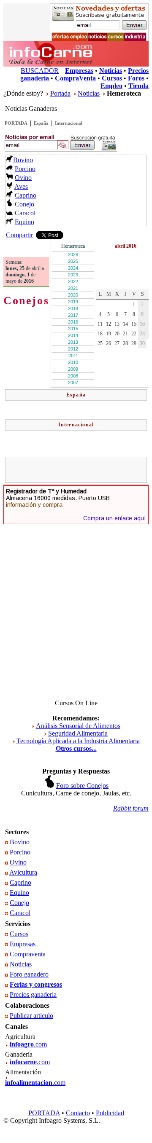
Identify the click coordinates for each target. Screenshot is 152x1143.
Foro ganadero (29, 974)
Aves (21, 186)
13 (116, 324)
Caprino (25, 195)
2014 (73, 335)
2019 (73, 301)
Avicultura (23, 872)
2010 (73, 362)
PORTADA (16, 123)
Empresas (22, 944)
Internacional (68, 123)
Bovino (23, 159)
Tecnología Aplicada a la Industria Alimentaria (78, 740)
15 (133, 324)
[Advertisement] (80, 469)
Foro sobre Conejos (82, 785)
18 (100, 334)
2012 (73, 348)
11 (100, 324)
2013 (73, 342)
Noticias (89, 93)
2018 (73, 308)
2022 (73, 281)
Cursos (19, 933)
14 (125, 324)
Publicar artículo (31, 1015)
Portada (60, 93)
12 (108, 324)
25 (100, 343)
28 (125, 343)
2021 (73, 288)
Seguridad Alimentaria (78, 733)
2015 (73, 328)
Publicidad (110, 1112)
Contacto (78, 1112)
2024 (73, 267)
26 (108, 343)
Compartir (19, 234)
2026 (73, 254)
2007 (73, 382)
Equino (24, 221)
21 (125, 334)
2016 (73, 321)
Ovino (23, 177)
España (41, 123)
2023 (73, 274)
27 (116, 343)
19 (108, 334)
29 (133, 343)
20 (116, 334)
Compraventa (28, 954)
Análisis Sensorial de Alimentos (78, 725)
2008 (73, 375)
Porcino (25, 168)
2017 (73, 315)
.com (28, 1044)
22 (133, 334)
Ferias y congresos (36, 984)
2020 (73, 294)
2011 (73, 355)
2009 (73, 369)
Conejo (24, 204)
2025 (73, 261)
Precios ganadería (33, 994)
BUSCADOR (40, 70)
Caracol (25, 213)
